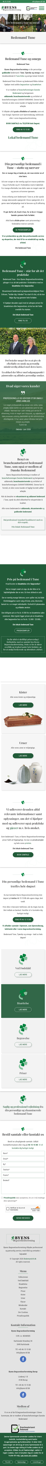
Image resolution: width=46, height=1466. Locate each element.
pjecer (14, 828)
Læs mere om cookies (29, 1455)
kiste (28, 601)
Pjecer (23, 1301)
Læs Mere (23, 705)
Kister (23, 692)
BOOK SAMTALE (23, 854)
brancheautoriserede (22, 96)
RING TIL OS (23, 321)
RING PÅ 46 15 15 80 (23, 919)
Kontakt (23, 1308)
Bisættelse (23, 1003)
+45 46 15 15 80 (24, 1349)
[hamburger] (41, 8)
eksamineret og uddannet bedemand (30, 496)
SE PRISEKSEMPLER (23, 230)
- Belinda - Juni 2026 (23, 429)
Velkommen (23, 1277)
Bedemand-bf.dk (30, 1259)
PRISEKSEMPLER (23, 630)
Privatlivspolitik (10, 1198)
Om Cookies (23, 1312)
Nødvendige (21, 1462)
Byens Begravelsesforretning (23, 1331)
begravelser (24, 84)
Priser (23, 1073)
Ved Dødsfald (23, 968)
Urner (23, 743)
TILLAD (7, 1462)
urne (32, 601)
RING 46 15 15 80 (23, 129)
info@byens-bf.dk (38, 2)
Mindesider (23, 1305)
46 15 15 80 (7, 2)
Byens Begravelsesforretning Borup (23, 1371)
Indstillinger (37, 1462)
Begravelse (23, 1038)
